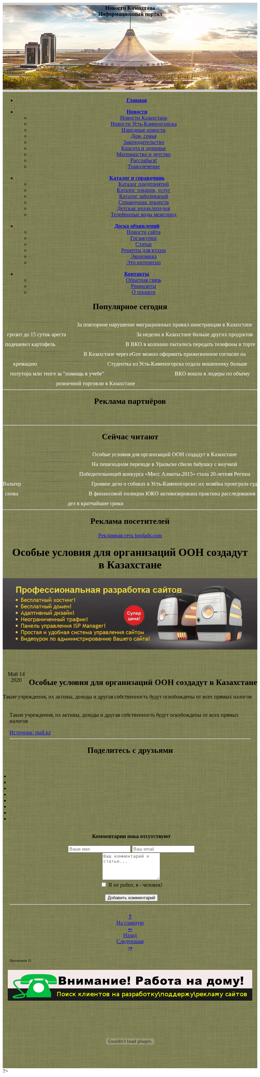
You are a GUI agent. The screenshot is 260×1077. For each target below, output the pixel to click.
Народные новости (144, 130)
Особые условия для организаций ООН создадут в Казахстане (164, 454)
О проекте (143, 292)
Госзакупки (143, 238)
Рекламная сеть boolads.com (130, 535)
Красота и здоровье (143, 148)
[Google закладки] (130, 788)
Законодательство (143, 142)
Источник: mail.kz (30, 732)
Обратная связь (143, 280)
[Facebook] (130, 801)
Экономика (144, 256)
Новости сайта (143, 232)
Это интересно (144, 262)
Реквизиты (143, 286)
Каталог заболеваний (143, 196)
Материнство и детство (143, 154)
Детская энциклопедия (143, 208)
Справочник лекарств (143, 202)
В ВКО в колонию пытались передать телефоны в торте (190, 344)
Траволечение (144, 166)
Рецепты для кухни (143, 250)
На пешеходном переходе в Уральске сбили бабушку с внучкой (164, 464)
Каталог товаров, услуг (144, 190)
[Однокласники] (130, 813)
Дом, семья (143, 136)
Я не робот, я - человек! (134, 885)
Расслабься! (143, 160)
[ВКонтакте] (130, 794)
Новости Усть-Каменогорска (144, 124)
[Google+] (130, 782)
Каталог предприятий (143, 184)
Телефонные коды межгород (143, 214)
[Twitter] (130, 807)
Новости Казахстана (143, 118)
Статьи (143, 244)
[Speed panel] (130, 776)
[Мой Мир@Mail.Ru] (130, 819)
